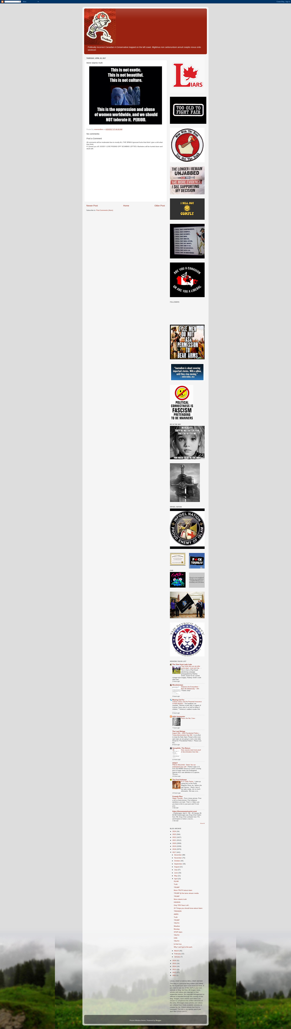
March (176, 951)
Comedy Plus (177, 796)
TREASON (177, 911)
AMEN (176, 914)
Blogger (158, 1020)
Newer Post (92, 205)
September (178, 864)
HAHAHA (177, 902)
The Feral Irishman (179, 780)
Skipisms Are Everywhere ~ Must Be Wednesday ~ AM (190, 688)
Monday (177, 929)
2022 (174, 837)
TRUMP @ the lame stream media (186, 893)
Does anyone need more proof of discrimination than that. (191, 751)
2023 (174, 834)
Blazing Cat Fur (178, 700)
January (177, 957)
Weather (177, 926)
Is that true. (178, 944)
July (176, 870)
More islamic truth (180, 899)
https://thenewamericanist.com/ (184, 811)
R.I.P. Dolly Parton (187, 781)
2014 (174, 966)
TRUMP (176, 887)
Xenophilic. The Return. (181, 748)
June (176, 873)
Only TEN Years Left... (182, 905)
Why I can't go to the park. (183, 947)
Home (126, 205)
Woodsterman (177, 685)
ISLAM (176, 881)
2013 (174, 969)
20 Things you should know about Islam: (188, 908)
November (178, 858)
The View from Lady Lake (182, 664)
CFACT (175, 763)
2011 (174, 975)
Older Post (159, 205)
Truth (176, 884)
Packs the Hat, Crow (188, 718)
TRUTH (176, 923)
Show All (202, 823)
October (177, 861)
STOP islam (178, 932)
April (176, 879)
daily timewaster (178, 716)
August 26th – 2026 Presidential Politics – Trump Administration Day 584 (186, 734)
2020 (174, 843)
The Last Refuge (178, 731)
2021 (174, 840)
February (177, 954)
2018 (174, 849)
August (177, 867)
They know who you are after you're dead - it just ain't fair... (191, 667)
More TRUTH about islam (183, 890)
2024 (174, 831)
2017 (174, 852)
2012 (174, 972)
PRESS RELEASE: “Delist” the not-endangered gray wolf (184, 766)
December (178, 855)
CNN (175, 938)
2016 (174, 960)
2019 (174, 846)
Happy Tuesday (177, 798)
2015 (174, 963)
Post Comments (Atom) (104, 210)
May (176, 876)
